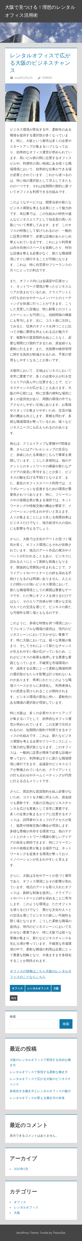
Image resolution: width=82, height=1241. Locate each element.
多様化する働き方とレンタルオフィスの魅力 (40, 1091)
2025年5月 (21, 1169)
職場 (13, 998)
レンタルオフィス (38, 988)
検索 (13, 1016)
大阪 (56, 988)
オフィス (17, 988)
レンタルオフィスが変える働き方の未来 (37, 1098)
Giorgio (47, 77)
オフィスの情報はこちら (28, 971)
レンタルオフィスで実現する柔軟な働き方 (39, 1072)
